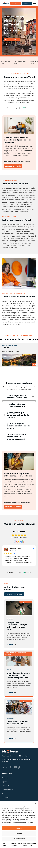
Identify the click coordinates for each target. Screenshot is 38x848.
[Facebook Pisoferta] (11, 767)
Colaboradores (7, 790)
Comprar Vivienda (12, 39)
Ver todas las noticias (14, 594)
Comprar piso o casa (5, 62)
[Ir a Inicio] (5, 3)
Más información (11, 45)
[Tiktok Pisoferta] (19, 767)
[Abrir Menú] (34, 3)
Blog (3, 793)
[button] (35, 803)
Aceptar (19, 828)
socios (4, 812)
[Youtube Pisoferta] (15, 767)
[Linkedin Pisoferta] (7, 767)
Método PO (6, 786)
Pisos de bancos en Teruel (20, 62)
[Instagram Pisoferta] (3, 767)
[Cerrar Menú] (27, 404)
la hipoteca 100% (23, 683)
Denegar (19, 833)
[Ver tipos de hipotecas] (19, 3)
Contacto (5, 797)
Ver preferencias (19, 839)
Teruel (6, 347)
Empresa (5, 778)
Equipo (4, 782)
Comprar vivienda (25, 602)
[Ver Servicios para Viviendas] (30, 3)
